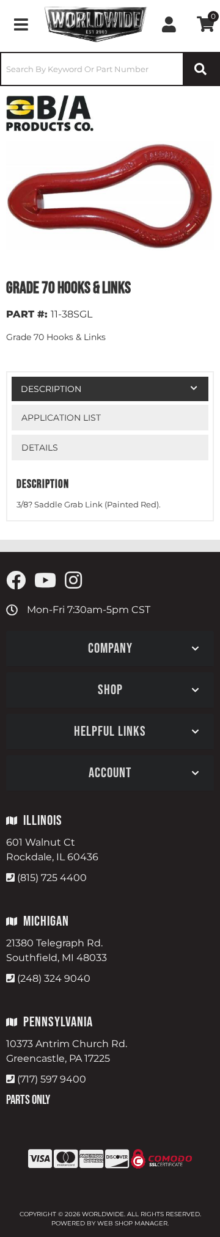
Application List (61, 417)
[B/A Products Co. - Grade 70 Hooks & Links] (50, 112)
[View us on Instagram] (73, 581)
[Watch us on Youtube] (45, 581)
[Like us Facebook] (16, 581)
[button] (110, 69)
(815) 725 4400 (52, 877)
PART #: (27, 314)
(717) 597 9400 (51, 1079)
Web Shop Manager (132, 1223)
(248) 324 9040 (53, 978)
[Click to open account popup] (169, 24)
